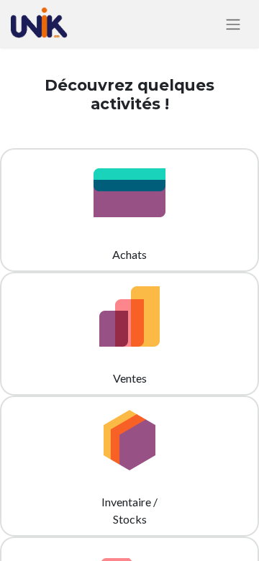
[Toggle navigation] (233, 24)
